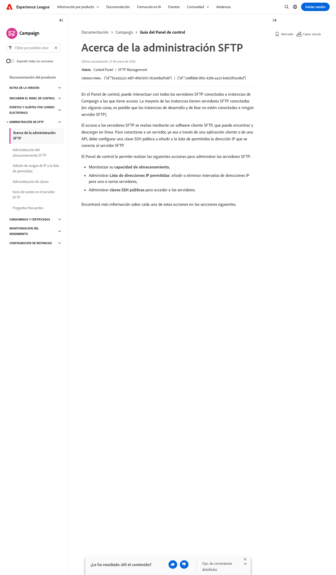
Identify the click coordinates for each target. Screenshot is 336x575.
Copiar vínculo (312, 34)
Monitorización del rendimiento (24, 231)
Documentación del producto (32, 77)
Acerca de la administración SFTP (34, 135)
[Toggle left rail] (61, 21)
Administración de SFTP (26, 122)
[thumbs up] (173, 564)
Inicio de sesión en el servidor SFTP (34, 194)
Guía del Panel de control (162, 32)
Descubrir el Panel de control (32, 98)
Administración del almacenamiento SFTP (29, 152)
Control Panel (103, 69)
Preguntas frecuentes (28, 208)
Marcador (287, 34)
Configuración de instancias (30, 243)
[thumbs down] (184, 564)
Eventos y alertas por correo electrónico (32, 110)
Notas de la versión (24, 88)
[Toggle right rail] (274, 21)
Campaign (124, 32)
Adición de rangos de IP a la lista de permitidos (36, 168)
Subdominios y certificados (29, 219)
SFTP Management (132, 69)
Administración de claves (31, 181)
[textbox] (33, 48)
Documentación (95, 32)
